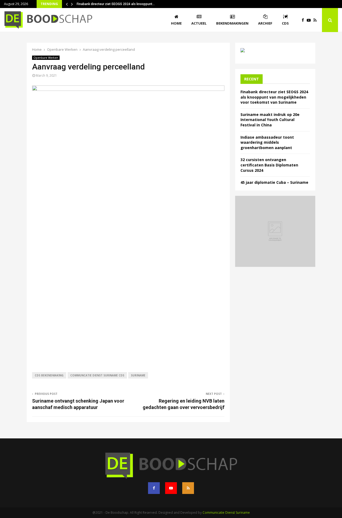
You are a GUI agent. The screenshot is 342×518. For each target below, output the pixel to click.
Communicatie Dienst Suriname (226, 512)
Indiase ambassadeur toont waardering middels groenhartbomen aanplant (267, 142)
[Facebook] (304, 20)
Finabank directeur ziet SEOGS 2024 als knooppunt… (116, 4)
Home (176, 23)
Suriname (138, 375)
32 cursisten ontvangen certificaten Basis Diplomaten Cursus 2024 (269, 165)
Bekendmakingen (232, 23)
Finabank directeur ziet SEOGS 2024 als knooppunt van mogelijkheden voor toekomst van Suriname (274, 97)
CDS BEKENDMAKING (49, 375)
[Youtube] (310, 20)
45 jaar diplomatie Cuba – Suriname (274, 182)
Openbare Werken (45, 58)
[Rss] (316, 20)
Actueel (199, 23)
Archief (265, 23)
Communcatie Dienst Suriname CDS (97, 375)
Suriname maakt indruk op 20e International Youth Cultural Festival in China (270, 119)
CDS (285, 23)
